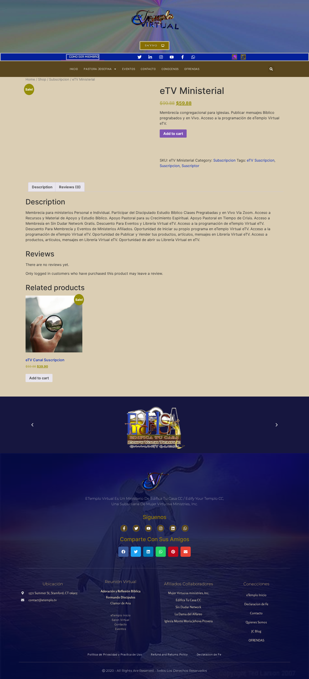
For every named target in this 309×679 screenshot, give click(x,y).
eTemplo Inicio (121, 615)
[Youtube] (148, 528)
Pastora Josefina (98, 69)
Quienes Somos (256, 622)
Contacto (148, 69)
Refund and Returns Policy (169, 654)
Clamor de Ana (120, 597)
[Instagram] (160, 528)
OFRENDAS (256, 640)
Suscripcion (170, 165)
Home (30, 79)
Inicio (74, 69)
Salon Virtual (120, 620)
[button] (271, 69)
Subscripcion (59, 79)
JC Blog (256, 631)
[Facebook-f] (124, 528)
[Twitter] (136, 528)
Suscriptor (190, 165)
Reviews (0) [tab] (70, 187)
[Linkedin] (173, 528)
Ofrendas (192, 69)
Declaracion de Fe (256, 604)
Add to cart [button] (39, 378)
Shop (42, 79)
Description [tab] (42, 187)
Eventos (128, 69)
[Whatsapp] (185, 528)
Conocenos (170, 69)
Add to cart (173, 133)
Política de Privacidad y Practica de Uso (115, 654)
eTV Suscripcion (260, 160)
